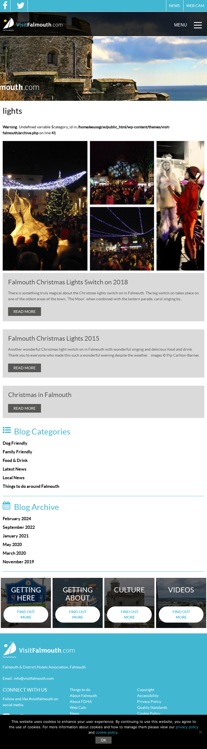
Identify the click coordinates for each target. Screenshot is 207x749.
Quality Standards (152, 707)
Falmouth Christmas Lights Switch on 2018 (68, 282)
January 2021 (16, 535)
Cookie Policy (148, 713)
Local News (14, 477)
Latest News (14, 469)
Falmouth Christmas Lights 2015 (53, 338)
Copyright (145, 690)
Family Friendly (17, 451)
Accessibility (147, 695)
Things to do (80, 690)
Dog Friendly (15, 443)
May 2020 (12, 544)
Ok (103, 740)
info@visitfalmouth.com (34, 678)
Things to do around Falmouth (31, 486)
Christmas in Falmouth (39, 394)
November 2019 (18, 561)
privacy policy (187, 727)
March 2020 (14, 553)
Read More (24, 311)
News (174, 6)
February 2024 (17, 518)
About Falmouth (83, 695)
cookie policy (107, 732)
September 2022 (19, 527)
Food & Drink (15, 460)
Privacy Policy (149, 701)
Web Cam (195, 6)
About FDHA (81, 701)
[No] (200, 732)
